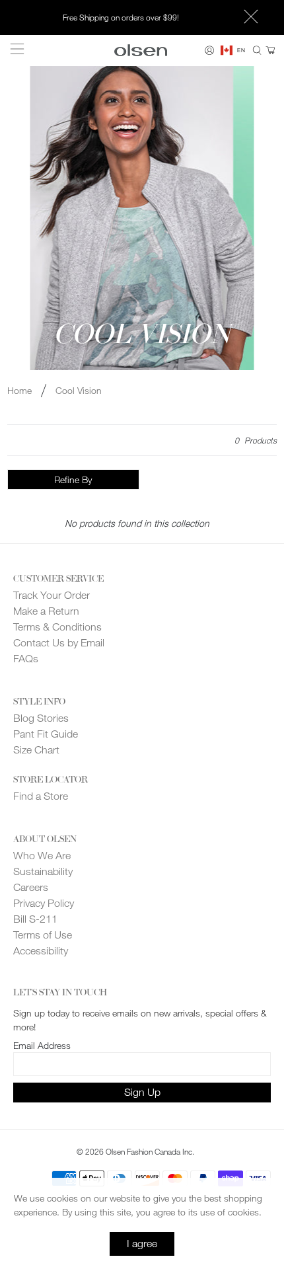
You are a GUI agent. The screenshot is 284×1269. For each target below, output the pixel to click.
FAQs (25, 658)
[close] (251, 17)
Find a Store (40, 796)
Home (19, 390)
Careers (30, 887)
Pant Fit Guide (45, 734)
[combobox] (233, 50)
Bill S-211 (35, 919)
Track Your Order (51, 595)
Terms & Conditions (57, 627)
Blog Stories (41, 718)
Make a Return (46, 611)
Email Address (42, 1045)
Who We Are (42, 855)
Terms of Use (42, 935)
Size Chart (36, 750)
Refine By (73, 479)
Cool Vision (78, 390)
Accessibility (40, 950)
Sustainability (43, 871)
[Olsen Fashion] (141, 50)
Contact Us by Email (58, 642)
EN (241, 50)
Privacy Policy (43, 903)
